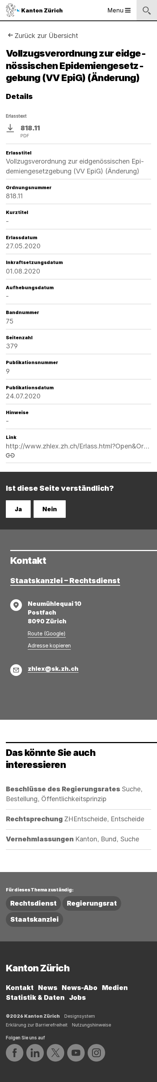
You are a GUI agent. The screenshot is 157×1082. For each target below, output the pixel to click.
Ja (18, 509)
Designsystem (79, 1016)
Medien (115, 987)
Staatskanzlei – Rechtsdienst (65, 580)
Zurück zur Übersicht (46, 35)
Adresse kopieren (49, 645)
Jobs (77, 997)
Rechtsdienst (33, 903)
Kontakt (20, 987)
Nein (49, 509)
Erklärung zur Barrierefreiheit (37, 1025)
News (47, 987)
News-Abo (79, 987)
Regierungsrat (92, 903)
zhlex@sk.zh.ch (53, 668)
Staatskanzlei (34, 919)
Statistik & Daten (35, 997)
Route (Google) (47, 633)
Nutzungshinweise (91, 1025)
